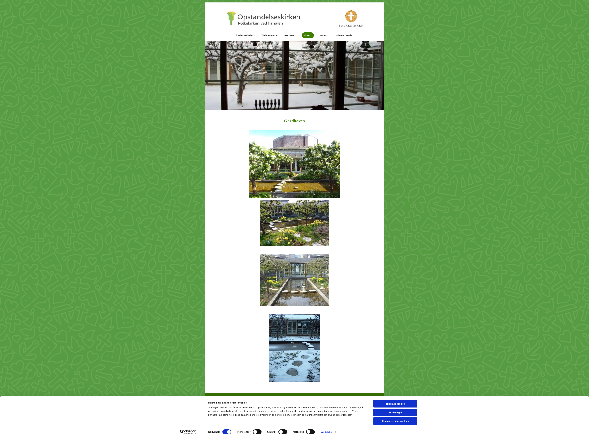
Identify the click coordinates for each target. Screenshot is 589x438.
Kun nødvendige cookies (395, 421)
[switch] (257, 431)
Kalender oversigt (344, 35)
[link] (245, 35)
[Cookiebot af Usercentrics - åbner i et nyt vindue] (188, 432)
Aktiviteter (289, 35)
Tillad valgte (395, 412)
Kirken (307, 35)
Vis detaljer (327, 432)
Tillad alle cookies (395, 403)
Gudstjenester (269, 35)
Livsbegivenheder (244, 35)
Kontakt (323, 35)
